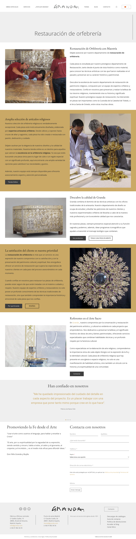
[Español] (126, 7)
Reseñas (32, 306)
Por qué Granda (13, 306)
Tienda (86, 7)
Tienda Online (13, 182)
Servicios (26, 7)
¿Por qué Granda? (42, 7)
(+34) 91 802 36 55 (16, 528)
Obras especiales (12, 7)
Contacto (106, 7)
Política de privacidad (51, 537)
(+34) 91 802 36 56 (50, 526)
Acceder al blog (113, 524)
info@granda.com (16, 526)
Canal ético (111, 527)
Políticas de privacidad (112, 472)
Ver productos (78, 238)
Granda (75, 322)
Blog (96, 7)
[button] (65, 419)
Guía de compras (113, 519)
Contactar (76, 374)
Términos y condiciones (30, 537)
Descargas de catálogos (116, 516)
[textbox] (99, 457)
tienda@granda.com (51, 523)
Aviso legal (41, 537)
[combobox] (99, 457)
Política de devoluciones (116, 522)
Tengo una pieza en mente (100, 238)
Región (72, 454)
